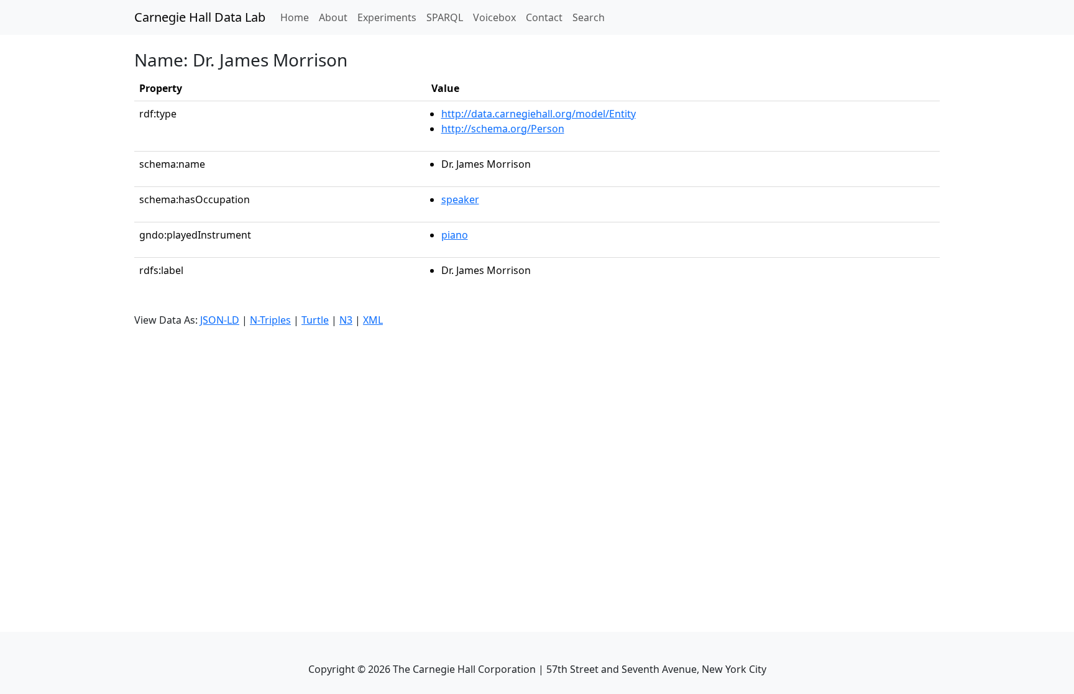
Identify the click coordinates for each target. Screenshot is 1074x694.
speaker (460, 199)
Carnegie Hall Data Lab (199, 17)
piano (454, 235)
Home (297, 17)
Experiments (386, 17)
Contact (544, 17)
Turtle (315, 320)
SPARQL (444, 17)
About (333, 17)
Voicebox (494, 17)
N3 (345, 320)
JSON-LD (219, 320)
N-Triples (270, 320)
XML (373, 320)
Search (588, 17)
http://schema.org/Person (502, 128)
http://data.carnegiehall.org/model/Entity (538, 114)
